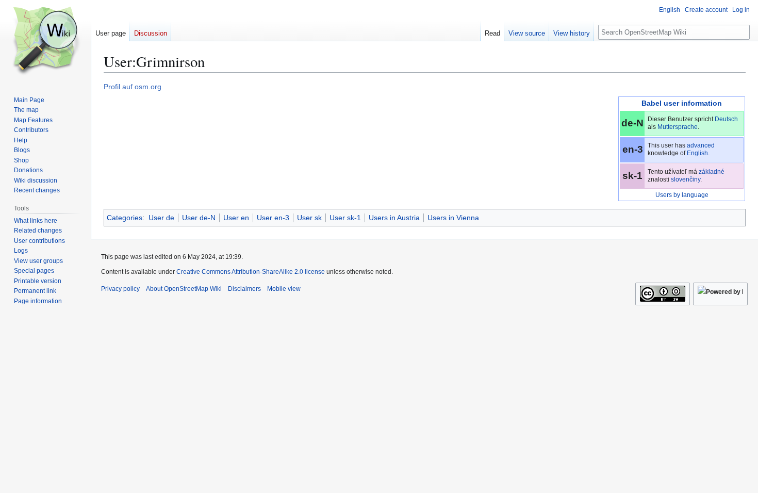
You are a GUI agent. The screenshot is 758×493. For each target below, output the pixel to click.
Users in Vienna (453, 217)
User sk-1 (345, 217)
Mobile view (284, 288)
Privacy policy (120, 288)
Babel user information (681, 103)
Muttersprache (677, 126)
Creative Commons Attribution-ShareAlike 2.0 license (250, 271)
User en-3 (273, 217)
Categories (124, 217)
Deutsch (726, 119)
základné (711, 171)
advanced (701, 145)
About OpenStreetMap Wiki (184, 288)
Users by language (681, 195)
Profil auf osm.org (132, 87)
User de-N (199, 217)
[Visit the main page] (45, 41)
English (697, 153)
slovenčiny (685, 179)
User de (161, 217)
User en (236, 217)
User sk (309, 217)
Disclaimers (244, 288)
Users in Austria (394, 217)
